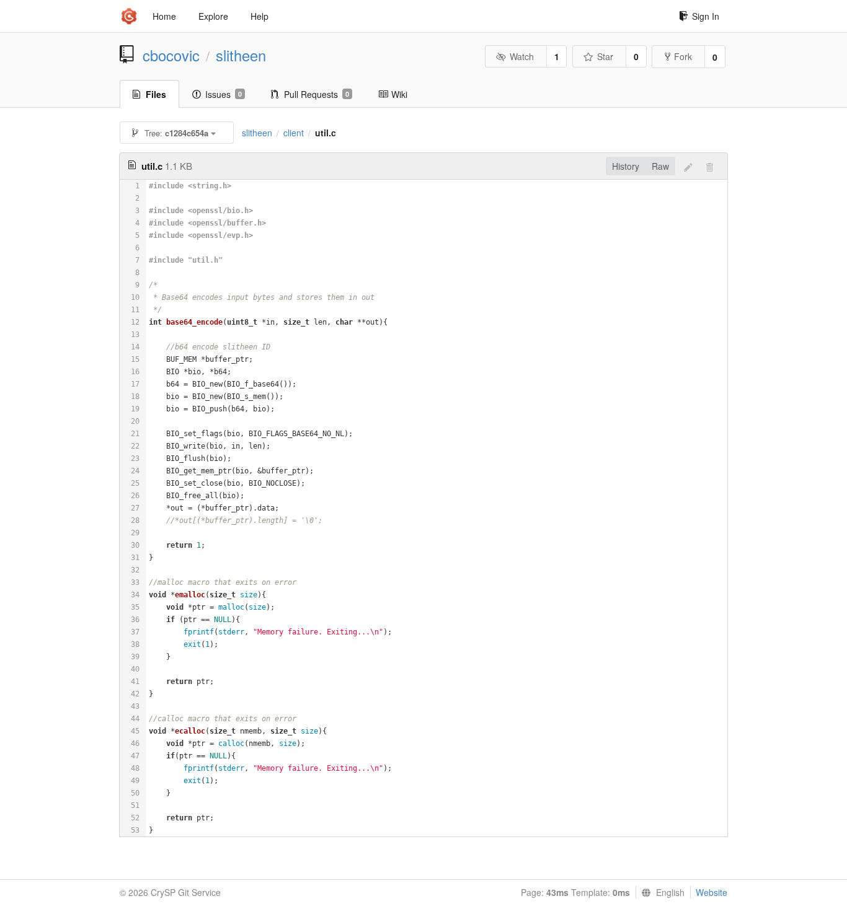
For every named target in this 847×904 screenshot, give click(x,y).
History (625, 166)
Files (156, 94)
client (293, 132)
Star (605, 56)
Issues (223, 94)
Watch (522, 56)
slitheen (241, 55)
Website (711, 892)
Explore (213, 16)
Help (259, 16)
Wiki (399, 94)
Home (164, 16)
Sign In (705, 16)
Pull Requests (316, 94)
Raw (660, 166)
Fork (683, 56)
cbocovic (171, 55)
